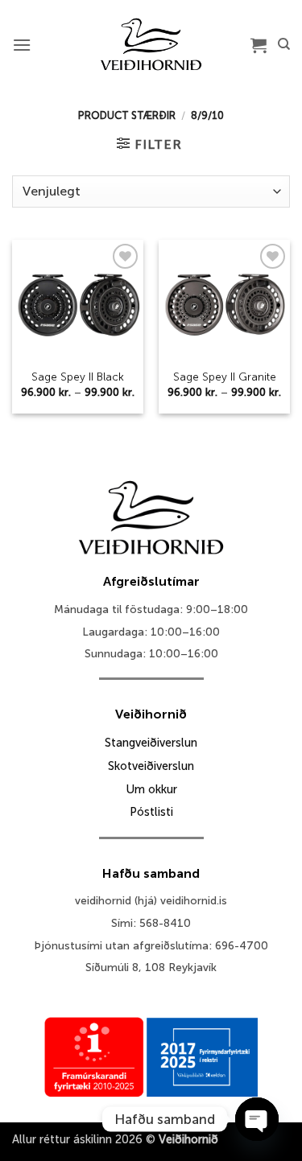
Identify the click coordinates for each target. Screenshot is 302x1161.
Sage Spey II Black (77, 377)
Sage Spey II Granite (224, 377)
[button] (21, 44)
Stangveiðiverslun (151, 742)
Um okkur (151, 789)
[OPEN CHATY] (257, 1119)
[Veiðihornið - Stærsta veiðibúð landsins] (151, 44)
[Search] (284, 44)
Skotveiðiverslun (151, 766)
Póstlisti (151, 812)
